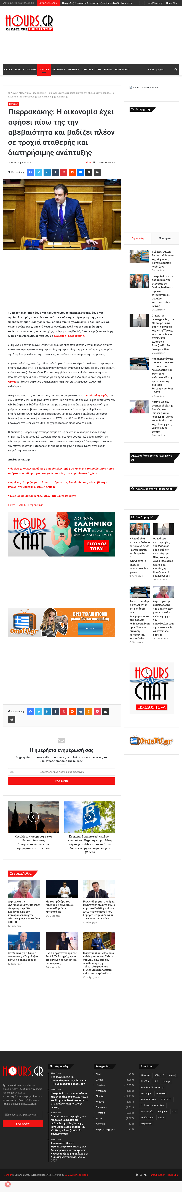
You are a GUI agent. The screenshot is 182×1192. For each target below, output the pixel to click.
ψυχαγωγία (146, 1123)
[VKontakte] (80, 711)
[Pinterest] (63, 172)
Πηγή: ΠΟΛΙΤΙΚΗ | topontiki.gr (25, 505)
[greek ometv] (61, 636)
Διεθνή (172, 1075)
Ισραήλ (166, 1081)
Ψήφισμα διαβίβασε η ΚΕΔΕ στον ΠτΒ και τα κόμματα (42, 496)
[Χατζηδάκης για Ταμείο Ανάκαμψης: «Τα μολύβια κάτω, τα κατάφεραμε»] (24, 941)
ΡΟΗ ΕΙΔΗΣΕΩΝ (148, 1099)
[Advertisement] (122, 35)
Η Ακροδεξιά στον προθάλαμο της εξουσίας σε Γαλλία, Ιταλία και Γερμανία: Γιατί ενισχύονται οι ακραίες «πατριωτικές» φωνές (162, 291)
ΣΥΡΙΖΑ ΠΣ (166, 1099)
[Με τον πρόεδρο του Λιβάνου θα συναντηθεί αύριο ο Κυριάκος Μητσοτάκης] (62, 889)
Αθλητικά (73, 69)
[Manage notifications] (8, 1184)
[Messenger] (80, 172)
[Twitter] (38, 172)
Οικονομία (58, 69)
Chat (98, 1074)
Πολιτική (44, 69)
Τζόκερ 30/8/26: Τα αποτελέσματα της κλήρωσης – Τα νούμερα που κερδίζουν (163, 259)
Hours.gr (7, 1175)
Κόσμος (31, 69)
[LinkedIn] (47, 172)
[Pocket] (97, 711)
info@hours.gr (155, 3)
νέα (174, 1111)
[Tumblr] (55, 172)
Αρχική (8, 69)
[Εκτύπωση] (97, 172)
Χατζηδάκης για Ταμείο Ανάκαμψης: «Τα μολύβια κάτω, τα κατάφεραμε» (23, 956)
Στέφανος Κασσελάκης (153, 1105)
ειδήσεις (162, 1111)
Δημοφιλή (138, 238)
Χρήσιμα (100, 1123)
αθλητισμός (147, 1111)
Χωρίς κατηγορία (105, 1129)
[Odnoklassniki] (88, 711)
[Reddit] (72, 172)
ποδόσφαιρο (147, 1117)
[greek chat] (61, 555)
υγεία (161, 1117)
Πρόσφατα (165, 238)
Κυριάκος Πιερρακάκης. (69, 335)
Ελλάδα (19, 69)
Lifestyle (87, 69)
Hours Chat (172, 3)
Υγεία (98, 69)
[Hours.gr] (29, 22)
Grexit (12, 381)
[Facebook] (30, 172)
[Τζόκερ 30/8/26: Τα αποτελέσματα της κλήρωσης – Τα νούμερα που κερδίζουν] (139, 256)
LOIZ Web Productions (76, 1175)
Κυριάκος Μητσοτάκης (152, 1087)
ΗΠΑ (156, 1081)
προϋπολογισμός (97, 395)
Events (108, 69)
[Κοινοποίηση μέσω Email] (88, 172)
